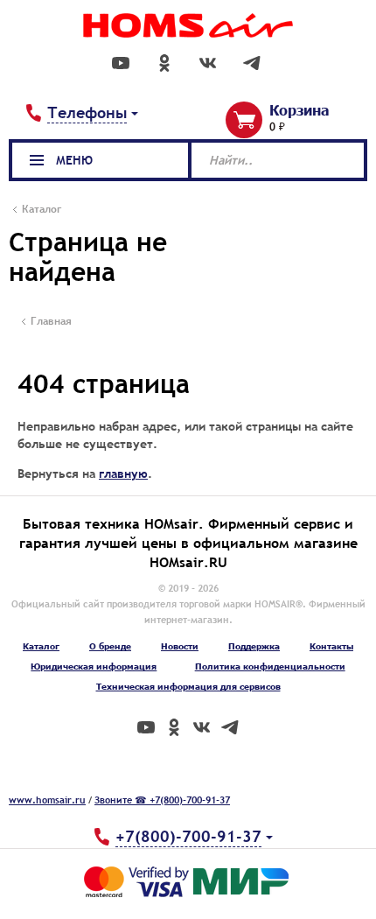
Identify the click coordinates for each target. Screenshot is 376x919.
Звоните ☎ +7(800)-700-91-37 (162, 800)
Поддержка (254, 646)
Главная (51, 321)
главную (123, 473)
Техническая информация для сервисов (188, 686)
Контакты (331, 646)
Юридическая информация (94, 666)
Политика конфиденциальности (270, 666)
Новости (179, 646)
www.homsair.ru (47, 800)
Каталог (41, 646)
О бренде (110, 646)
